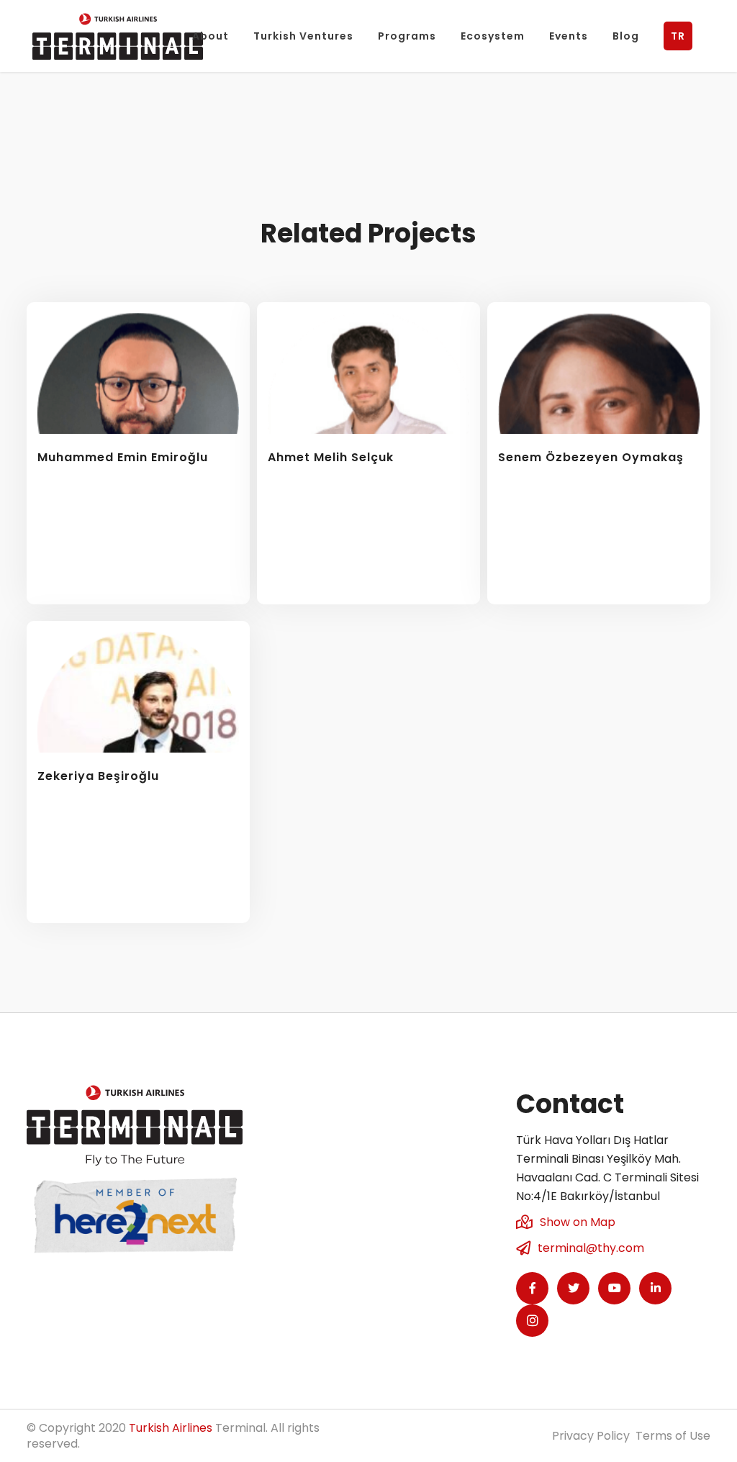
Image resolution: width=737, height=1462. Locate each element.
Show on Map (577, 1222)
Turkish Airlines (170, 1428)
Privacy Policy (591, 1435)
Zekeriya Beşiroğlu (98, 776)
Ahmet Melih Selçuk (331, 457)
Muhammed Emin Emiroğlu (122, 457)
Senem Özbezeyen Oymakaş (591, 457)
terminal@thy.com (591, 1248)
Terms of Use (673, 1435)
